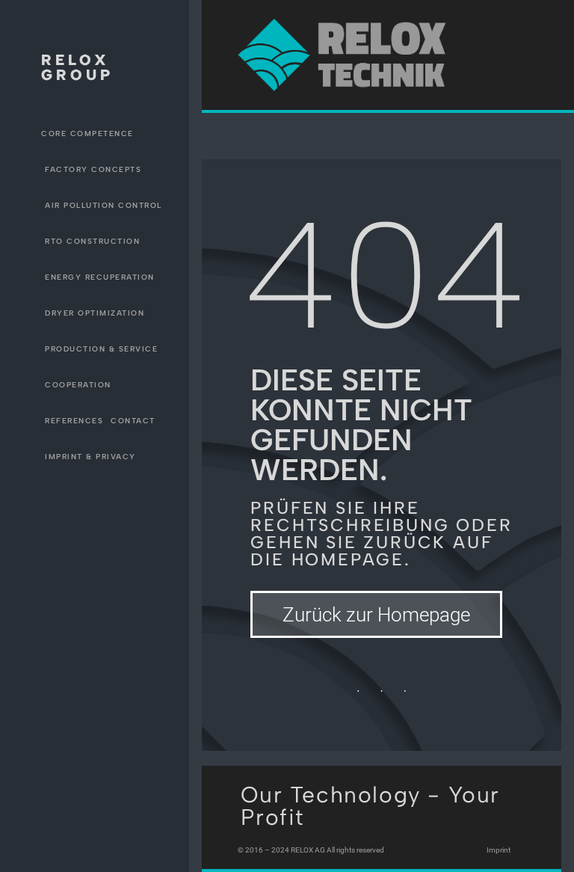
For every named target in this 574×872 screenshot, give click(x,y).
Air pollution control (103, 205)
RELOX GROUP (77, 67)
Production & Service (101, 349)
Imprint (498, 850)
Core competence (87, 133)
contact (133, 421)
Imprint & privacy (90, 456)
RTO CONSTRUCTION (92, 241)
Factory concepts (93, 169)
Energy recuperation (100, 277)
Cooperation (78, 385)
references (74, 421)
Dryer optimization (94, 313)
